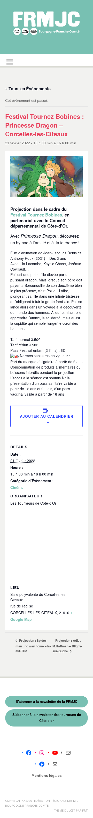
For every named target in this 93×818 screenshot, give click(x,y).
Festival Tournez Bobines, (37, 215)
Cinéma (17, 487)
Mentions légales (47, 775)
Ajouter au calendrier (46, 416)
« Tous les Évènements (28, 88)
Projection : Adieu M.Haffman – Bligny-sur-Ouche (67, 646)
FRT (85, 810)
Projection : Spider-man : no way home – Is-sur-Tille (33, 645)
